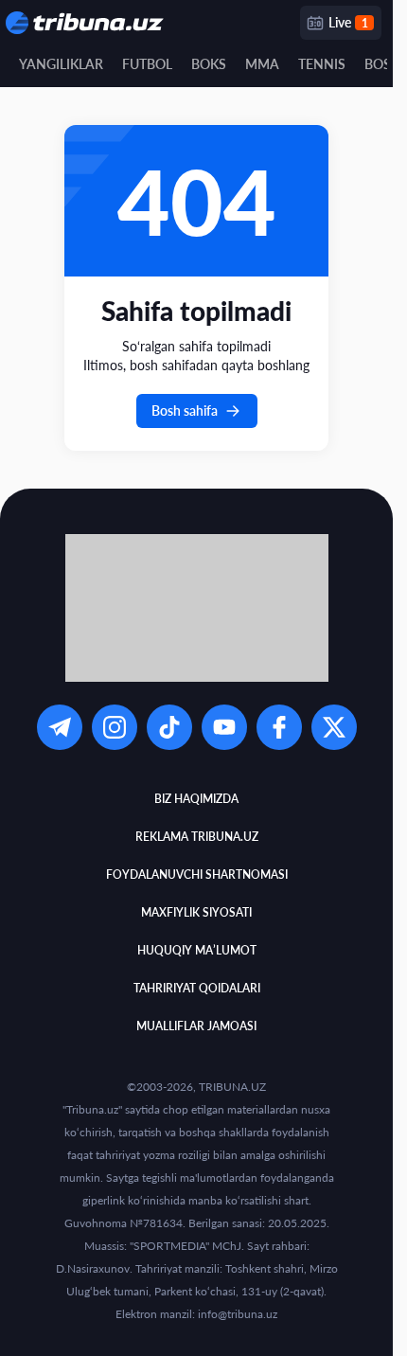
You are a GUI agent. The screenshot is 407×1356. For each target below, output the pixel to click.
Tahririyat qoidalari (196, 988)
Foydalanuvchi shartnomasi (197, 874)
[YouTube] (224, 727)
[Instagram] (114, 727)
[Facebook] (279, 727)
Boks (208, 64)
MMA (262, 64)
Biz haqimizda (196, 799)
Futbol (147, 64)
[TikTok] (169, 727)
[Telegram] (59, 727)
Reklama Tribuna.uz (196, 837)
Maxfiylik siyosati (196, 912)
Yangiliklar (61, 64)
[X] (334, 727)
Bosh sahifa (184, 410)
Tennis (321, 64)
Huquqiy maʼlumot (197, 950)
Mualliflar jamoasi (196, 1026)
